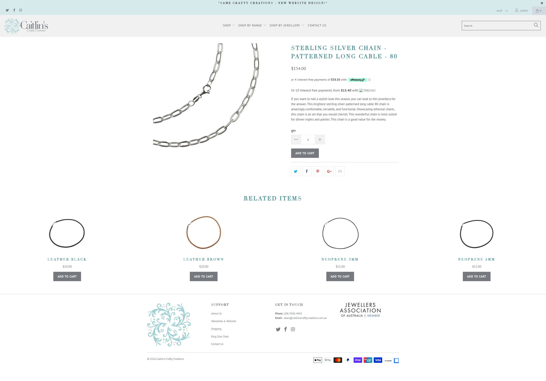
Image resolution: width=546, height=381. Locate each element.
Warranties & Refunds (223, 321)
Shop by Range (250, 25)
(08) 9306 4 (291, 313)
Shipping (216, 329)
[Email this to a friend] (340, 171)
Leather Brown (203, 233)
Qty (293, 131)
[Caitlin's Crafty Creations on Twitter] (7, 10)
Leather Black (67, 233)
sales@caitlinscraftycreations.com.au (305, 318)
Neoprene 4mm (477, 233)
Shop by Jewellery (285, 25)
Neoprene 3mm (340, 233)
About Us (216, 313)
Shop (227, 25)
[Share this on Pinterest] (317, 171)
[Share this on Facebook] (306, 171)
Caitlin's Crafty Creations (170, 359)
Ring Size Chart (220, 336)
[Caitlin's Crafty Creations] (45, 26)
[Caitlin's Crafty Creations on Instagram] (20, 10)
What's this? (370, 90)
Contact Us (317, 25)
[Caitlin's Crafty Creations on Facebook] (14, 10)
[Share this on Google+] (329, 171)
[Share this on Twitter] (295, 171)
